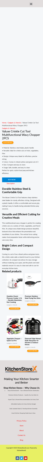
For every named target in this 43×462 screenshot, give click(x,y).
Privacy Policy (21, 421)
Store (21, 426)
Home (4, 123)
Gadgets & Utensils (14, 123)
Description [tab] (11, 183)
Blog (21, 440)
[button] (31, 4)
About (21, 430)
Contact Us (21, 435)
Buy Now (12, 179)
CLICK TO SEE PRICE (7, 142)
